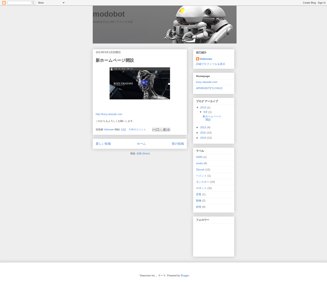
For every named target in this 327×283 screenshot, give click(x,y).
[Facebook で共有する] (165, 129)
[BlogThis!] (158, 129)
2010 (203, 137)
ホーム (141, 143)
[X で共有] (161, 129)
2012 (203, 127)
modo (199, 163)
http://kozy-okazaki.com (109, 114)
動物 (198, 200)
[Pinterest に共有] (168, 129)
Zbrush (200, 169)
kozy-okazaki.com (206, 81)
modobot (109, 14)
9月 (205, 112)
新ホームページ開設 (115, 60)
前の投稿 (178, 143)
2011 (203, 132)
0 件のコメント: (138, 129)
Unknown (206, 58)
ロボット (201, 188)
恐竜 (198, 194)
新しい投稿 (103, 143)
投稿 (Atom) (143, 153)
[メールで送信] (154, 129)
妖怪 (198, 206)
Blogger (185, 275)
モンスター (202, 181)
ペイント (201, 175)
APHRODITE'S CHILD (209, 88)
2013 (203, 107)
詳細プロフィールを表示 (210, 63)
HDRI (199, 157)
